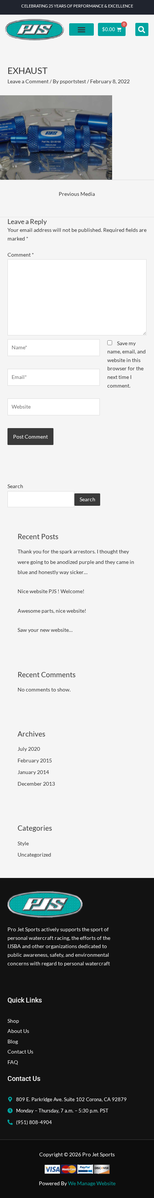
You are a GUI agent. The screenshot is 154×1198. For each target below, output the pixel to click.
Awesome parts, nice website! (52, 610)
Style (23, 843)
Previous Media (77, 194)
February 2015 (35, 760)
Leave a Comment (28, 81)
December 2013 (36, 783)
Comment (20, 254)
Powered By (77, 1183)
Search (15, 486)
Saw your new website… (45, 630)
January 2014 (33, 772)
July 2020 (29, 749)
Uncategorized (34, 854)
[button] (81, 29)
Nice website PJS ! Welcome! (51, 591)
